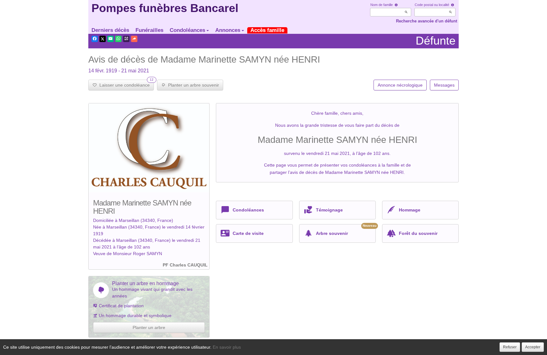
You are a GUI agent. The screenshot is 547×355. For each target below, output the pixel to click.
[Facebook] (94, 39)
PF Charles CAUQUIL (185, 264)
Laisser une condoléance (125, 84)
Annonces (227, 30)
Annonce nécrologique (400, 85)
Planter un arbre (149, 327)
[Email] (110, 39)
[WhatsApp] (118, 39)
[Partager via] (134, 39)
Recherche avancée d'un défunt (426, 21)
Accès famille (267, 30)
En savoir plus (227, 347)
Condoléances (187, 30)
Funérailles (149, 30)
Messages (444, 85)
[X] (102, 39)
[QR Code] (126, 39)
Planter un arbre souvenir (192, 85)
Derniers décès (110, 30)
